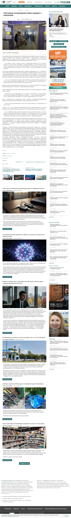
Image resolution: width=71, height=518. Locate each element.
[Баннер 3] (30, 177)
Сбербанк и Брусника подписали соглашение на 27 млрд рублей (33, 169)
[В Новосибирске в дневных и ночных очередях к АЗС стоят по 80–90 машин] (24, 351)
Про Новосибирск (63, 41)
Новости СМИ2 (5, 174)
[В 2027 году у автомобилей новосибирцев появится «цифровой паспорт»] (24, 202)
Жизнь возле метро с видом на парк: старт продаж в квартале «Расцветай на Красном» (59, 138)
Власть (54, 113)
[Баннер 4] (41, 177)
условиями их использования (13, 516)
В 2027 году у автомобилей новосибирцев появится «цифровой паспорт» (23, 188)
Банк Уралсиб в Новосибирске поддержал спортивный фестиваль (59, 244)
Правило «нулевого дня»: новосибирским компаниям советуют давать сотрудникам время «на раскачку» (59, 108)
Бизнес (51, 113)
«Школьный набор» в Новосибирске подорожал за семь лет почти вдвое (23, 423)
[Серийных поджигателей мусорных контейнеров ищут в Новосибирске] (24, 398)
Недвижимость (52, 135)
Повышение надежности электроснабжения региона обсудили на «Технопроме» (58, 225)
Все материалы (51, 36)
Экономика (27, 10)
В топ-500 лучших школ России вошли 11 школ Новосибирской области (59, 192)
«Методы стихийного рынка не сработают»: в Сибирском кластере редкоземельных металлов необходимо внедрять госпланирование (58, 116)
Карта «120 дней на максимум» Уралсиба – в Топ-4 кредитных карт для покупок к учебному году (59, 257)
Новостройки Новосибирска (58, 46)
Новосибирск (9, 155)
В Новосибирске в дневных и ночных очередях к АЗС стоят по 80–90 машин (24, 337)
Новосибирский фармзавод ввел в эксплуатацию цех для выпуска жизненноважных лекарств (57, 124)
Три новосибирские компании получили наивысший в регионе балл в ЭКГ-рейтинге (59, 349)
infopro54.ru (23, 487)
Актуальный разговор (56, 11)
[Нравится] (2, 163)
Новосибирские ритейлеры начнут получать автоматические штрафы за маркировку (58, 363)
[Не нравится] (6, 163)
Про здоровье (53, 41)
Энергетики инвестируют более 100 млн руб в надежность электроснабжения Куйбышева (58, 250)
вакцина (6, 158)
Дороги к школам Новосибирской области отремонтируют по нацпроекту (59, 178)
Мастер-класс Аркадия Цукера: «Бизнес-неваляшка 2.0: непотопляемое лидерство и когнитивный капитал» (59, 274)
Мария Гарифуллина (9, 339)
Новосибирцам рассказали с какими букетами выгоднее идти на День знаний (59, 164)
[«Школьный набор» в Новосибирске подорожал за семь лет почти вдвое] (24, 438)
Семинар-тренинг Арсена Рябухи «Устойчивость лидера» (57, 268)
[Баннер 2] (19, 177)
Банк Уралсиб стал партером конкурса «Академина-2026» (58, 232)
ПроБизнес (60, 340)
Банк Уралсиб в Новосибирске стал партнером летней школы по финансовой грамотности (59, 238)
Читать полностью (7, 228)
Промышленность (65, 113)
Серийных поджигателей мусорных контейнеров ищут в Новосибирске (23, 384)
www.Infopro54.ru (9, 481)
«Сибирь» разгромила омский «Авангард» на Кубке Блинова (59, 198)
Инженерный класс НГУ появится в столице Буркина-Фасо (57, 212)
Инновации (59, 113)
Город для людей (59, 44)
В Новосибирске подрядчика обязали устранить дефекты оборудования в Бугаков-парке (58, 171)
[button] (58, 2)
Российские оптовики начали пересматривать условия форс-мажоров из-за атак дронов (58, 356)
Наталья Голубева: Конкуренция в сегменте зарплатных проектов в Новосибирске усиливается (56, 29)
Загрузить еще (24, 463)
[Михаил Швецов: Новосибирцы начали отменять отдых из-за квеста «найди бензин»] (59, 297)
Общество (20, 10)
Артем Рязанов (8, 190)
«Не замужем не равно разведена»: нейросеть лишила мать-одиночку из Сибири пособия (58, 100)
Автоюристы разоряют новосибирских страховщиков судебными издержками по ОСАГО (59, 205)
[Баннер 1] (7, 177)
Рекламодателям (66, 3)
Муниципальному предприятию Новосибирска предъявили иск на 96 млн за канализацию (59, 184)
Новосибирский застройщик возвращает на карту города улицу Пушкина (59, 151)
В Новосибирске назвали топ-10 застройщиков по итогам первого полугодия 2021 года (11, 170)
